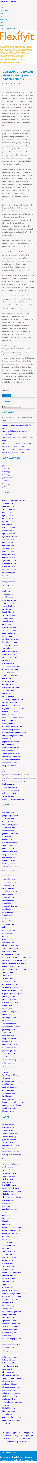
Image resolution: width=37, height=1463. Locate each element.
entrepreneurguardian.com (12, 735)
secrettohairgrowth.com (11, 1296)
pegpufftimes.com (9, 1140)
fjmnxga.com (7, 1308)
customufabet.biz (9, 921)
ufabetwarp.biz (8, 873)
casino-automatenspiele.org (12, 1230)
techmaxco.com (8, 618)
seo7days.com (7, 1287)
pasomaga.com (8, 1099)
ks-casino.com (7, 1020)
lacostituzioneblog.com (11, 1075)
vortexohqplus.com (9, 606)
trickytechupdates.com (11, 1405)
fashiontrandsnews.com (11, 948)
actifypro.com (7, 591)
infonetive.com (8, 1318)
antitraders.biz (8, 972)
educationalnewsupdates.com (13, 500)
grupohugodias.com (9, 1029)
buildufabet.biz (8, 942)
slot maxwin (16, 1438)
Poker (2, 23)
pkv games (18, 1435)
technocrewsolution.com (11, 1191)
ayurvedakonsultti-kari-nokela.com (15, 969)
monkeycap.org (8, 1203)
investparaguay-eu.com (11, 1011)
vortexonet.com (8, 524)
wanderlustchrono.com (11, 666)
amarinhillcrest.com (9, 1209)
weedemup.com (8, 744)
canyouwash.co (8, 821)
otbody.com (7, 1236)
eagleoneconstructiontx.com (13, 708)
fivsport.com (7, 1042)
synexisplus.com (8, 521)
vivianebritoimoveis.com (11, 1197)
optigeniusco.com (9, 561)
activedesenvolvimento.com (13, 717)
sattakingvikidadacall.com (12, 726)
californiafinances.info (10, 1327)
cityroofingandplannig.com (12, 993)
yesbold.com (7, 840)
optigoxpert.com (8, 585)
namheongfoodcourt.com (12, 1354)
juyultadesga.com (9, 999)
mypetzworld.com (9, 1005)
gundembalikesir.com (10, 833)
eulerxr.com (6, 678)
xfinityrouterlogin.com (11, 1396)
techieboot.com (8, 830)
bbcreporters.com (9, 951)
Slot (2, 13)
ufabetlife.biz (7, 903)
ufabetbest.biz (7, 915)
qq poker (9, 1432)
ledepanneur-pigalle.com (11, 1339)
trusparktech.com (9, 570)
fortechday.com (8, 796)
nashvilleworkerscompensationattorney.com (19, 778)
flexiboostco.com (9, 503)
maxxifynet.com (8, 527)
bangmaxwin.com (9, 1314)
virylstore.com (7, 1179)
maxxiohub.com (8, 551)
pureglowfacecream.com (11, 1272)
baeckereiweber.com (10, 812)
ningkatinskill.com (9, 1038)
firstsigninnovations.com (12, 1155)
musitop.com (7, 1069)
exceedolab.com (8, 621)
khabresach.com (8, 1411)
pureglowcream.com (10, 1290)
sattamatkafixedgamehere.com (14, 732)
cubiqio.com (7, 636)
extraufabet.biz (8, 900)
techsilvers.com (8, 1036)
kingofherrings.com (9, 1275)
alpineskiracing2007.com (11, 1375)
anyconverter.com (9, 1251)
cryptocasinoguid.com (10, 954)
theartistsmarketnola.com (12, 1345)
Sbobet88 (3, 19)
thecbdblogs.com (8, 1414)
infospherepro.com (9, 642)
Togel (2, 26)
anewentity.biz (8, 1281)
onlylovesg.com (8, 714)
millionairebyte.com (10, 793)
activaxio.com (7, 624)
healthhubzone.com (9, 843)
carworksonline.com (10, 1173)
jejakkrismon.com (9, 1257)
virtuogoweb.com (9, 858)
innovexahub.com (9, 530)
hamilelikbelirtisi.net (10, 612)
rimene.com (6, 1336)
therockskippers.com (10, 1366)
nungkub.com (7, 1084)
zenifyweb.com (8, 690)
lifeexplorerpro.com (9, 657)
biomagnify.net (8, 1111)
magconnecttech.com (10, 687)
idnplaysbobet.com (9, 723)
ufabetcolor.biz (8, 897)
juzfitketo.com (7, 1096)
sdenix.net (6, 1206)
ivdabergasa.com (8, 996)
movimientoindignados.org (12, 1060)
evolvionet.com (8, 518)
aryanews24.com (8, 975)
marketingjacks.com (10, 1399)
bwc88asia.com (8, 1014)
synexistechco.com (9, 536)
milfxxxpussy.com (9, 1063)
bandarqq (6, 472)
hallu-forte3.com (8, 1360)
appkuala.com (7, 1284)
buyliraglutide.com (9, 864)
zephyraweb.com (8, 555)
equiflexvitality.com (10, 711)
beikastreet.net (8, 1127)
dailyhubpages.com (9, 720)
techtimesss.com (8, 1176)
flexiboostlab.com (9, 603)
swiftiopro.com (8, 609)
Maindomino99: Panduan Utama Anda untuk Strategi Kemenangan (16, 451)
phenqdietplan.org (9, 1051)
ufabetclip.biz (7, 876)
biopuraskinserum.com (11, 1323)
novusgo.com (7, 660)
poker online (7, 478)
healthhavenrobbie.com (11, 702)
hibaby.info (6, 739)
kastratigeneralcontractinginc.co (14, 960)
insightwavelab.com (10, 654)
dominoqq (6, 481)
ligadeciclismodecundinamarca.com (15, 775)
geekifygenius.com (9, 681)
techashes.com (8, 818)
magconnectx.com (9, 766)
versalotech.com (8, 615)
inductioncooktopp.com (11, 757)
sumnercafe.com (8, 1054)
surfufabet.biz (7, 912)
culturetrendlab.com (10, 669)
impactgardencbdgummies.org (14, 1102)
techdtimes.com (8, 827)
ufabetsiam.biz (8, 885)
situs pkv (5, 469)
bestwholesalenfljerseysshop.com (15, 963)
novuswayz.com (8, 588)
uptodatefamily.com (10, 1066)
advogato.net (7, 1215)
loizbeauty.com (8, 1248)
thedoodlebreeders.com (11, 1026)
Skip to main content (8, 1)
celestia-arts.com (8, 1143)
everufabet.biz (7, 936)
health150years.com (10, 1185)
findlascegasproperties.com (12, 699)
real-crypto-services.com (11, 1002)
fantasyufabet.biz (9, 882)
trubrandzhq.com (8, 573)
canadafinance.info (9, 1330)
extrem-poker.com (9, 1017)
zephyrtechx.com (8, 582)
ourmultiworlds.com (10, 1134)
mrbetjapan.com (8, 1278)
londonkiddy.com (9, 784)
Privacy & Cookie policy (8, 1452)
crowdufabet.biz (8, 939)
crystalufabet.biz (8, 930)
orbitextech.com (8, 684)
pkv (3, 466)
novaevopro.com (8, 567)
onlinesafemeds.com (10, 867)
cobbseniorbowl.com (10, 984)
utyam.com (6, 1072)
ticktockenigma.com (10, 675)
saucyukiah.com (8, 1125)
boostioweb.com (8, 506)
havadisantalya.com (10, 824)
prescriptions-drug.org (10, 1188)
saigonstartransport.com (11, 1311)
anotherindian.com (9, 1087)
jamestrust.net (8, 1239)
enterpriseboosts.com (10, 1224)
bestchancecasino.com (11, 748)
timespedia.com (8, 1254)
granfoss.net (7, 1369)
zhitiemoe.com (8, 1081)
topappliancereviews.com (12, 1402)
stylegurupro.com (9, 630)
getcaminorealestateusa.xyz (13, 799)
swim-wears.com (8, 1161)
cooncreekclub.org (9, 1137)
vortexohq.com (8, 648)
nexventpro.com (8, 579)
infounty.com (7, 1008)
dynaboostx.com (8, 594)
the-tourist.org (7, 1212)
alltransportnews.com (10, 945)
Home (2, 7)
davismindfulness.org (10, 790)
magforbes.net (7, 1200)
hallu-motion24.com (9, 1363)
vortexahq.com (8, 545)
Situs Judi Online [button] (7, 29)
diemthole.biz (7, 1260)
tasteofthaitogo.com (10, 1299)
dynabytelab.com (8, 515)
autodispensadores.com (11, 754)
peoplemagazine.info (10, 815)
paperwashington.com (10, 741)
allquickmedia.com (9, 1266)
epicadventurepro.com (11, 651)
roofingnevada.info (9, 763)
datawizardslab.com (10, 633)
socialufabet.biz (8, 909)
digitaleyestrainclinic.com (12, 1387)
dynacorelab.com (8, 533)
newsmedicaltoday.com (11, 760)
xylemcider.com (8, 1090)
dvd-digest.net (7, 1342)
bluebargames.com (9, 1149)
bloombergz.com (8, 1221)
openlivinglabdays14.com (12, 966)
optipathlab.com (8, 512)
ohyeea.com (7, 1078)
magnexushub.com (9, 855)
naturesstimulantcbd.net (11, 1105)
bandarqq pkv (7, 1435)
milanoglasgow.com (9, 1357)
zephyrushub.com (9, 509)
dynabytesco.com (9, 627)
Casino (2, 16)
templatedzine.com (9, 1045)
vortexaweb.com (8, 558)
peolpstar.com (7, 1167)
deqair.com (6, 1033)
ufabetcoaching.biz (9, 787)
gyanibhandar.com (9, 870)
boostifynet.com (8, 576)
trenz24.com (7, 1242)
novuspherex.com (9, 564)
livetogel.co (6, 693)
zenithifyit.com (8, 548)
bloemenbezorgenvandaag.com (14, 1293)
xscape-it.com (7, 978)
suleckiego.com (8, 1423)
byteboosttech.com (9, 852)
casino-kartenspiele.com (11, 1227)
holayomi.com (7, 772)
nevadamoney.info (9, 1333)
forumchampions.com (10, 1146)
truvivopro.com (8, 539)
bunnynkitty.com (8, 1302)
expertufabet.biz (8, 879)
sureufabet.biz (7, 918)
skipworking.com (8, 1245)
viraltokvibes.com (9, 1194)
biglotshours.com (9, 861)
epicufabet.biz (7, 927)
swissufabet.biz (8, 888)
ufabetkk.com (7, 1263)
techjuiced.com (8, 849)
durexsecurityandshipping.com (14, 990)
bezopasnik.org (8, 1305)
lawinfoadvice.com (9, 1048)
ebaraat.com (7, 845)
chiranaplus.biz (8, 1348)
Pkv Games (4, 10)
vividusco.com (7, 542)
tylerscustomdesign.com (11, 1170)
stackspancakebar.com (11, 1351)
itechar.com (6, 836)
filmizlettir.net (7, 1130)
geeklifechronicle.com (10, 639)
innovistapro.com (9, 600)
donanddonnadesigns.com (12, 705)
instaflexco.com (8, 597)
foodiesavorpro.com (10, 645)
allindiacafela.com (9, 1372)
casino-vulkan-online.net (11, 1378)
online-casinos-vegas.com (12, 1393)
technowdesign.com (10, 987)
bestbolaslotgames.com (11, 729)
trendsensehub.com (9, 672)
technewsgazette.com (10, 1269)
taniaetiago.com (8, 1093)
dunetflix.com (7, 1057)
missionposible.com (10, 1390)
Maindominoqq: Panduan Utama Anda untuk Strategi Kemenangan (16, 445)
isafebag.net (7, 1218)
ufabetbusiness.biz (9, 891)
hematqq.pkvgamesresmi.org (18, 1441)
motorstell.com (8, 1182)
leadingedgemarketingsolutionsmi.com (17, 957)
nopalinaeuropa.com (10, 1108)
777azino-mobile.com (10, 981)
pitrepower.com (8, 1381)
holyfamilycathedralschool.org (13, 781)
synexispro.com (8, 769)
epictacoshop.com (9, 1321)
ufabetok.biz (7, 933)
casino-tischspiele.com (11, 1233)
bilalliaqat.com (8, 751)
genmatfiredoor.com (10, 696)
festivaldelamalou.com (11, 1152)
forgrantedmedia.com (10, 1164)
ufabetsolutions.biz (9, 906)
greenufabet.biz (8, 894)
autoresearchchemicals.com (12, 1417)
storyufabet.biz (8, 924)
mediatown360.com (9, 1384)
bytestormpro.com (9, 663)
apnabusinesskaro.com (11, 1420)
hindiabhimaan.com (10, 1408)
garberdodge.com (9, 1158)
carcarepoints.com (9, 1024)
